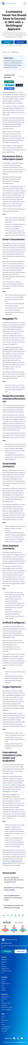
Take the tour (20, 42)
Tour (2, 973)
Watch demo (20, 951)
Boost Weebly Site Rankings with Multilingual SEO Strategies (13, 907)
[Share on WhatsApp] (19, 915)
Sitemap (3, 990)
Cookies (3, 1024)
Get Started (7, 951)
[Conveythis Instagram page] (17, 1038)
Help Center (4, 998)
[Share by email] (22, 915)
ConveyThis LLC (21, 1042)
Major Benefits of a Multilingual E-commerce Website (14, 889)
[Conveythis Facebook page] (14, 1038)
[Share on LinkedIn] (15, 915)
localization (5, 791)
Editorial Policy (4, 1029)
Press (2, 986)
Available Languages (6, 970)
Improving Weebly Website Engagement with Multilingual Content (13, 898)
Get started (7, 42)
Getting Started (5, 996)
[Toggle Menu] (24, 3)
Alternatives (4, 1005)
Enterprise (3, 966)
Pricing (3, 964)
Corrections (4, 1031)
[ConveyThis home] (8, 3)
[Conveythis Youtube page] (21, 1038)
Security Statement (6, 1026)
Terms (2, 1018)
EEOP (2, 1022)
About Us (3, 979)
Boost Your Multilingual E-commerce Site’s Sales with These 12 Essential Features (13, 880)
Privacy (3, 1016)
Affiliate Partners (5, 983)
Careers (3, 988)
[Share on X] (8, 915)
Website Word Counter (6, 1007)
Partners (3, 981)
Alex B (14, 52)
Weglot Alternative (5, 1003)
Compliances (4, 1020)
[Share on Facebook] (11, 915)
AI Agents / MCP (5, 968)
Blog (17, 52)
